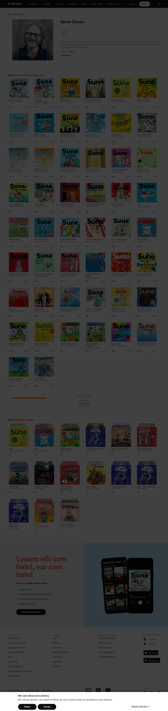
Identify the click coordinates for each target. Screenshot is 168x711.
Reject (27, 707)
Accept (47, 707)
